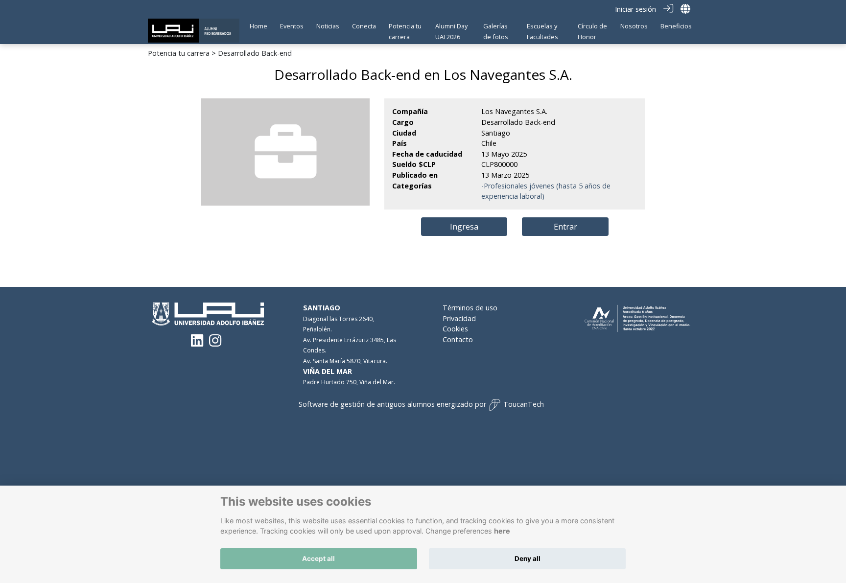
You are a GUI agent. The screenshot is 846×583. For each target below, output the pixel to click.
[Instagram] (215, 343)
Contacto (458, 339)
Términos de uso (470, 307)
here (502, 531)
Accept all (318, 558)
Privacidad (459, 318)
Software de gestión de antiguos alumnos (367, 404)
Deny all (527, 558)
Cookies (455, 328)
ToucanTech (523, 404)
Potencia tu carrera (179, 53)
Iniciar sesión (635, 9)
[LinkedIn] (197, 343)
